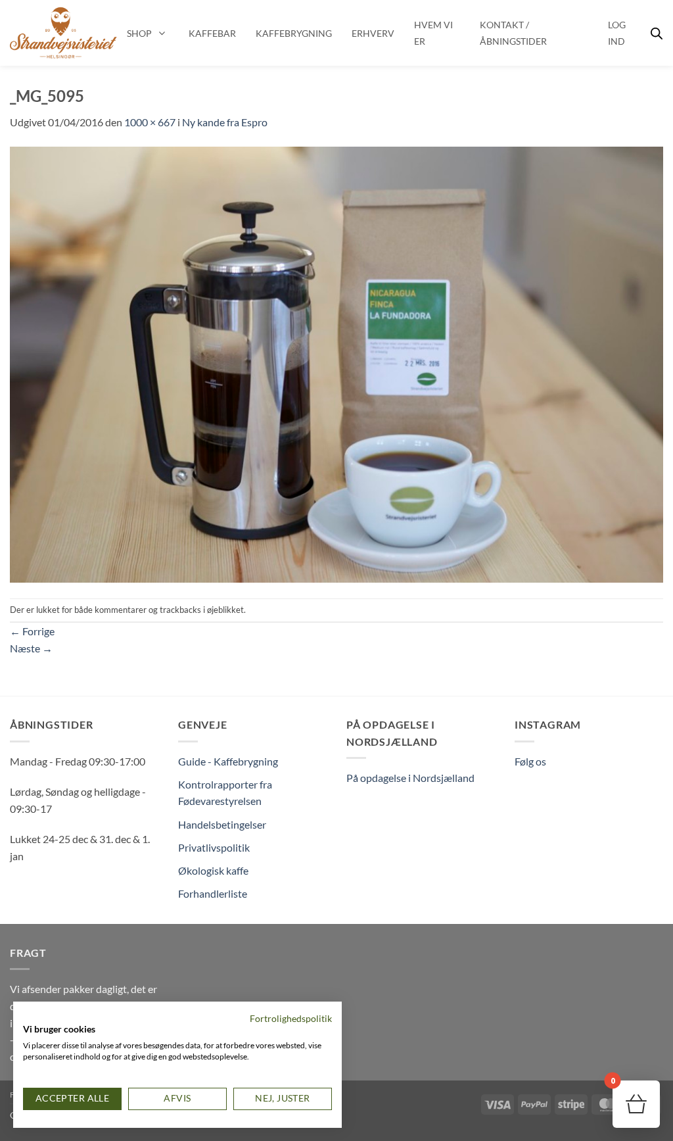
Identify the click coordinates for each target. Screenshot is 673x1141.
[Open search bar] (656, 33)
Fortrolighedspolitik (291, 1018)
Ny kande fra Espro (224, 122)
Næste (31, 648)
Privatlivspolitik (214, 847)
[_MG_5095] (336, 362)
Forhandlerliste (212, 893)
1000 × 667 (149, 122)
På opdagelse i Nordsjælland (410, 777)
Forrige (32, 631)
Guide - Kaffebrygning (228, 761)
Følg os (530, 761)
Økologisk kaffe (213, 870)
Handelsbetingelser (222, 824)
